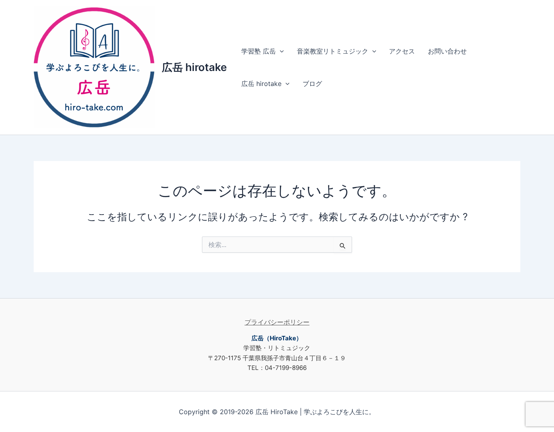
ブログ (312, 84)
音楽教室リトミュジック (332, 51)
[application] (280, 51)
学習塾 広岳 (258, 51)
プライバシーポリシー (277, 322)
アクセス (402, 51)
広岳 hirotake (194, 67)
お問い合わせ (447, 51)
